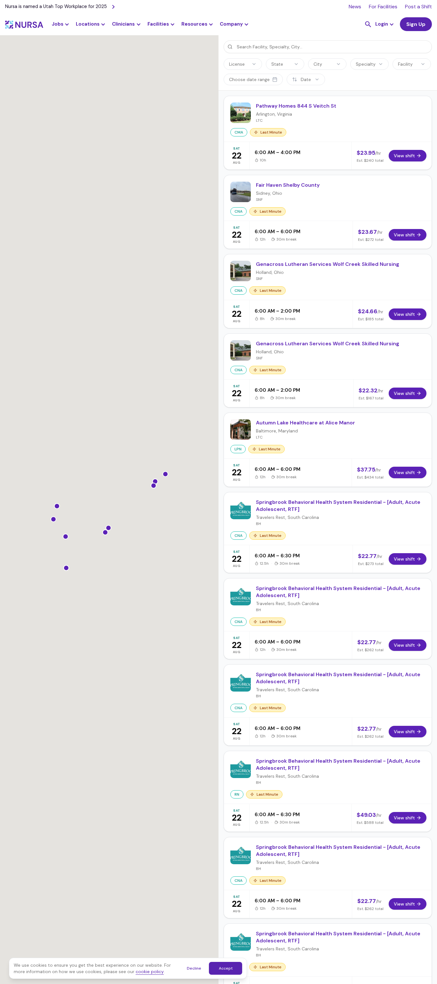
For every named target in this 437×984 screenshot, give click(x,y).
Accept (226, 968)
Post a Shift (418, 6)
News (355, 6)
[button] (91, 24)
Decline (194, 968)
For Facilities (383, 6)
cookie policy (150, 971)
